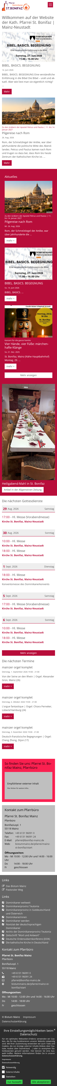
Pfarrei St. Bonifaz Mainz (21, 816)
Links (5, 880)
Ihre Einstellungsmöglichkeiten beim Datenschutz (28, 1032)
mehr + (10, 240)
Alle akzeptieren (41, 1081)
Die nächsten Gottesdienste (22, 501)
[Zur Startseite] (16, 6)
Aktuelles (11, 176)
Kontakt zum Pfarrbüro (22, 810)
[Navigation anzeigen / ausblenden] (50, 4)
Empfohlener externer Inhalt (23, 783)
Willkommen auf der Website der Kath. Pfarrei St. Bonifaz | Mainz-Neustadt (28, 22)
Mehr (7, 91)
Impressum (6, 1059)
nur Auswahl (14, 1081)
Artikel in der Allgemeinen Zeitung (23, 489)
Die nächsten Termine (18, 661)
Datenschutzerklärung (12, 1055)
